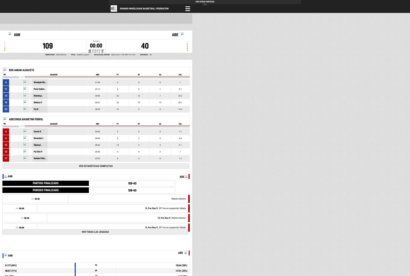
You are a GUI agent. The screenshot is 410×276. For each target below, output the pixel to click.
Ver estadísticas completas (96, 166)
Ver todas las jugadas (95, 231)
